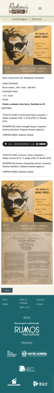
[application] (18, 144)
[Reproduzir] (6, 144)
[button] (40, 8)
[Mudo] (37, 144)
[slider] (42, 144)
